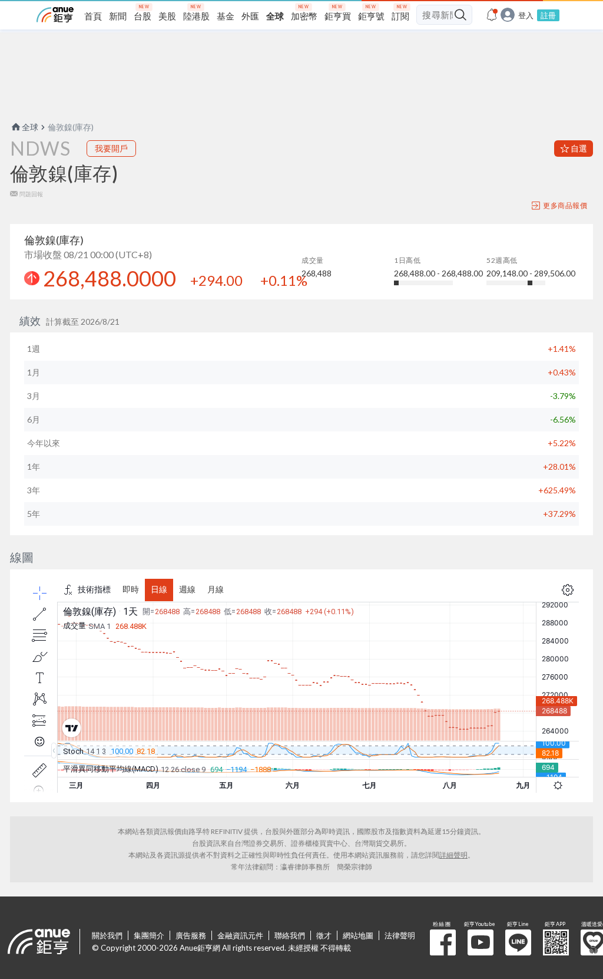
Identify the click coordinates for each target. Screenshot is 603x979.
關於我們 (107, 935)
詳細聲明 (453, 855)
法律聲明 (400, 935)
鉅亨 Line (518, 942)
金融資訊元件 (240, 935)
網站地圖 (358, 935)
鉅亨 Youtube (480, 942)
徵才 (324, 935)
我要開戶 (111, 148)
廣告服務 (190, 935)
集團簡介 (149, 935)
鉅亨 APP (556, 942)
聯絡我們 (289, 935)
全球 (30, 127)
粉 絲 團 (443, 942)
